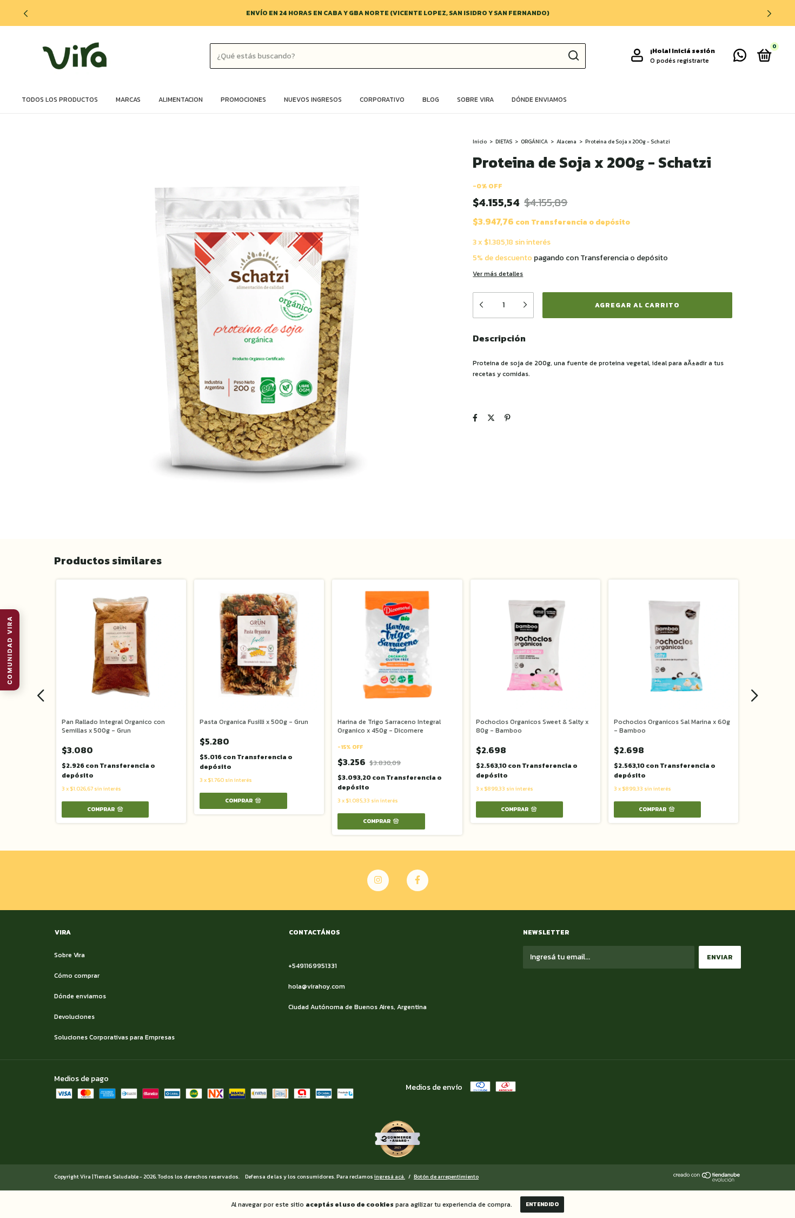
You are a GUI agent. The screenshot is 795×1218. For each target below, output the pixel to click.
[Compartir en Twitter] (491, 418)
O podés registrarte (679, 60)
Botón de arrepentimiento (446, 1177)
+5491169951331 (312, 966)
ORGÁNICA (534, 141)
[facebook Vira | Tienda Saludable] (417, 880)
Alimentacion (180, 99)
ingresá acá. (389, 1177)
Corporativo (382, 99)
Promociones (243, 99)
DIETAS (503, 141)
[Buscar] (573, 55)
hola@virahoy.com (316, 986)
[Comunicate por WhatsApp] (740, 58)
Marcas (128, 99)
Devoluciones (74, 1017)
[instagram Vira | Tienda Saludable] (378, 880)
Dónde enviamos (539, 99)
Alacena (566, 141)
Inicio (480, 141)
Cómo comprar (77, 975)
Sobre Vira (475, 99)
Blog (430, 99)
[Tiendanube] (707, 1179)
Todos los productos (60, 99)
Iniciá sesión (693, 51)
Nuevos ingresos (313, 99)
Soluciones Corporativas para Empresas (114, 1037)
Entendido (542, 1204)
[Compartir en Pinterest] (508, 418)
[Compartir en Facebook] (475, 418)
